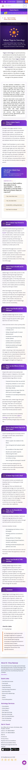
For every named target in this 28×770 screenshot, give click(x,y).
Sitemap (3, 746)
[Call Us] (2, 2)
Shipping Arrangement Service (9, 744)
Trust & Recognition (6, 699)
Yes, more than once (11, 196)
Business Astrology (6, 714)
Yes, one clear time (10, 200)
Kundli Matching (6, 685)
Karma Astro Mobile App (8, 693)
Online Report (5, 708)
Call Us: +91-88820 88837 (8, 730)
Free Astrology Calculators (8, 689)
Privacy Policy (4, 738)
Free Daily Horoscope (7, 681)
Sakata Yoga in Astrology (10, 19)
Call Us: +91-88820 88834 (8, 732)
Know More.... (4, 674)
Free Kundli (4, 683)
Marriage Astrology (6, 712)
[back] (3, 17)
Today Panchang (6, 687)
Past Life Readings (6, 718)
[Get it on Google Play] (15, 749)
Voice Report (5, 710)
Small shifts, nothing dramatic (13, 205)
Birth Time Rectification (7, 716)
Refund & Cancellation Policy (8, 742)
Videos (3, 695)
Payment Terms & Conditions (8, 740)
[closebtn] (26, 1)
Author (3, 697)
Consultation (5, 706)
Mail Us (3, 734)
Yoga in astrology (11, 17)
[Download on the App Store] (5, 749)
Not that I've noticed (11, 209)
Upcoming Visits (6, 691)
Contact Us (4, 736)
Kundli (4, 232)
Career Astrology (6, 720)
